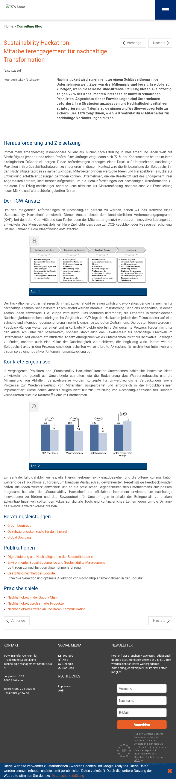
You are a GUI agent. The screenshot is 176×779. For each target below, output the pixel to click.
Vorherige (134, 43)
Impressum (65, 686)
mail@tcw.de (20, 692)
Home (8, 26)
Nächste (159, 43)
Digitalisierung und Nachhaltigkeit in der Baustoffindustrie (50, 557)
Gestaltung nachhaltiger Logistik (32, 573)
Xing (65, 659)
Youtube (67, 655)
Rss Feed (68, 668)
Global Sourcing (19, 537)
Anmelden (142, 724)
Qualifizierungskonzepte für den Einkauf (37, 532)
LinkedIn (67, 663)
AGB (61, 690)
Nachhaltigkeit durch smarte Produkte (36, 603)
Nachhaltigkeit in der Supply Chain (33, 597)
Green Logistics (19, 525)
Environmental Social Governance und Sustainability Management (56, 562)
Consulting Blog (29, 26)
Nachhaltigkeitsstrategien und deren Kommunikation (46, 609)
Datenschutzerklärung (68, 776)
